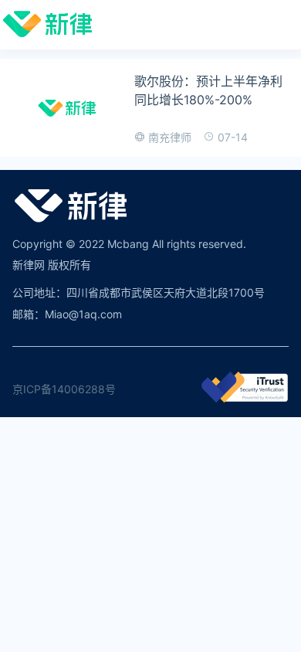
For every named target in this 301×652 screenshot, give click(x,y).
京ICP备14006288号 (64, 389)
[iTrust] (245, 398)
